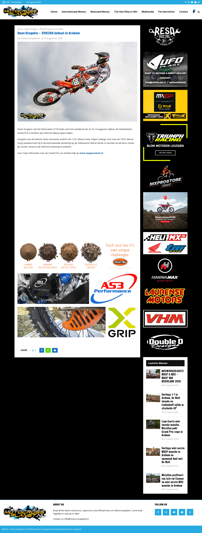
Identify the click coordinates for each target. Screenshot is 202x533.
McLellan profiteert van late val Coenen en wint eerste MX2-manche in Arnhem (173, 480)
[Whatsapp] (190, 512)
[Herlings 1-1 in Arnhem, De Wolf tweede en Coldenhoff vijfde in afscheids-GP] (153, 397)
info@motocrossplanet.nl (76, 518)
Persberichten (166, 11)
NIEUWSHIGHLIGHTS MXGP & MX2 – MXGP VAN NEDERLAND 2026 (173, 376)
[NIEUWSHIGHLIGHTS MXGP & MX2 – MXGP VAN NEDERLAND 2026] (153, 374)
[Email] (182, 512)
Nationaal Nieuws (100, 11)
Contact (183, 11)
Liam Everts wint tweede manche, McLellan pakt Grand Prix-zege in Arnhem (172, 428)
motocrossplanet (30, 38)
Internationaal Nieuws (74, 11)
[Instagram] (166, 512)
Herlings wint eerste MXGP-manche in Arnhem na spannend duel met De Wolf (173, 455)
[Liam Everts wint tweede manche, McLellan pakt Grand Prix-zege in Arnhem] (153, 424)
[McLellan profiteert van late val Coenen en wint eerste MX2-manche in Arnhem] (153, 478)
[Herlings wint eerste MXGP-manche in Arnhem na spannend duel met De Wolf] (153, 451)
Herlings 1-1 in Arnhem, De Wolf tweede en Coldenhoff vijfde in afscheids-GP (173, 401)
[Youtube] (174, 512)
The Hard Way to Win (125, 11)
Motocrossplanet (74, 529)
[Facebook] (158, 512)
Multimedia (148, 11)
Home (54, 11)
